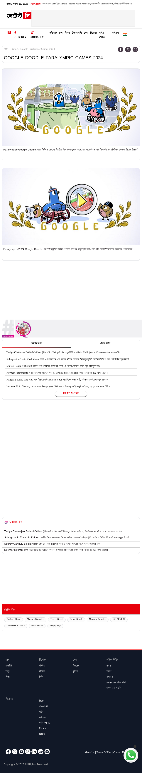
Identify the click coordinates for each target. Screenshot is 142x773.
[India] (125, 35)
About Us (89, 753)
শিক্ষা (8, 677)
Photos (42, 729)
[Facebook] (120, 49)
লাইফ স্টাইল (102, 35)
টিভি (41, 677)
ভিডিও (42, 734)
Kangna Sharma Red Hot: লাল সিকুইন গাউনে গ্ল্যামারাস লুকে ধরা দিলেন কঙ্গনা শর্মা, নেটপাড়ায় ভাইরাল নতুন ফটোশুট (57, 380)
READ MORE (71, 394)
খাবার (108, 666)
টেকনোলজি (77, 33)
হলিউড (42, 672)
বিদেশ (67, 33)
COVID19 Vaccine (16, 626)
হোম (5, 49)
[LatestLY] (19, 16)
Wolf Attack (37, 626)
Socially (37, 38)
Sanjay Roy (55, 626)
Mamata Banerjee (35, 619)
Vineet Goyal (56, 619)
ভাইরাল (115, 33)
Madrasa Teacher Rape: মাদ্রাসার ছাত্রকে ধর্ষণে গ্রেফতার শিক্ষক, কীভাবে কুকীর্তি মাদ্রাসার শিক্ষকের (90, 4)
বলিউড (42, 666)
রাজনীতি (9, 666)
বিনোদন (93, 33)
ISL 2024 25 (119, 619)
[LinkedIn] (34, 751)
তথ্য (7, 672)
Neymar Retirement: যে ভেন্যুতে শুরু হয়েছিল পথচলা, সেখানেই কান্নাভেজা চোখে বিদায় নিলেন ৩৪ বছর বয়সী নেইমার (57, 373)
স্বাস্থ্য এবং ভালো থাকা (116, 683)
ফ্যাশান (109, 677)
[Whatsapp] (135, 49)
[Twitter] (128, 49)
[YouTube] (21, 751)
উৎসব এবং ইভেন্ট (113, 688)
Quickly (20, 38)
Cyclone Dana (14, 619)
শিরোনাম (9, 699)
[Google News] (40, 751)
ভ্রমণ (108, 672)
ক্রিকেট (76, 666)
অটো (41, 712)
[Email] (47, 751)
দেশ (60, 33)
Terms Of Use (104, 753)
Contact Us (119, 753)
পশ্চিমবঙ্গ (53, 33)
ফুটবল (75, 672)
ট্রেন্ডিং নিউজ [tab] (105, 343)
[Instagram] (28, 751)
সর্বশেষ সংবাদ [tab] (36, 343)
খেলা (86, 33)
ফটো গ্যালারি (44, 723)
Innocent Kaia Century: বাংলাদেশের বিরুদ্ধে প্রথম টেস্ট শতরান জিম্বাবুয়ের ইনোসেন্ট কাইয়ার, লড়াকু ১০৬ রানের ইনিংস (58, 387)
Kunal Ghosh (76, 619)
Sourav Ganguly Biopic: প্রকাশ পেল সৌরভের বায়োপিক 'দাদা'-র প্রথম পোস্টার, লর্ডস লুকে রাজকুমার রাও (53, 366)
